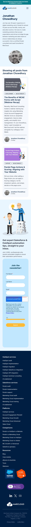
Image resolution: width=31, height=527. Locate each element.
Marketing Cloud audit (10, 395)
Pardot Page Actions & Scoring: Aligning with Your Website (14, 169)
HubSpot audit (7, 360)
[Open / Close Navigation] (27, 8)
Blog (4, 454)
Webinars (6, 466)
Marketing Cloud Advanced (11, 421)
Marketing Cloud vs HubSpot (12, 437)
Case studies (7, 457)
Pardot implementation (10, 389)
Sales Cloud (6, 424)
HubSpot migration (9, 367)
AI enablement (7, 379)
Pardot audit (7, 386)
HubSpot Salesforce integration (13, 370)
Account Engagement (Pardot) (12, 415)
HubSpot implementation (11, 363)
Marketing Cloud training (11, 401)
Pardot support (7, 392)
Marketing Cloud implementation (13, 398)
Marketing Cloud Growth (11, 418)
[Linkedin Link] (10, 495)
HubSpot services (8, 412)
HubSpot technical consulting (12, 376)
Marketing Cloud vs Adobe (11, 440)
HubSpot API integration (10, 373)
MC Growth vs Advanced (11, 443)
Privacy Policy (11, 522)
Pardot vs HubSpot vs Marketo (13, 431)
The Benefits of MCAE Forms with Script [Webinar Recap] (14, 99)
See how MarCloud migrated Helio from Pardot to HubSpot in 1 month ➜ (15, 2)
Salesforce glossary (9, 447)
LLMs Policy (20, 522)
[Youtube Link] (20, 495)
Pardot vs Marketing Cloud (11, 434)
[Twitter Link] (15, 495)
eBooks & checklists (9, 460)
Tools (4, 463)
